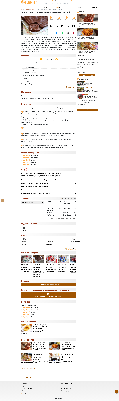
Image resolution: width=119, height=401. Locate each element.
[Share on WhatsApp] (62, 33)
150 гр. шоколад (28, 70)
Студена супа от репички (88, 84)
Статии (61, 7)
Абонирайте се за (87, 110)
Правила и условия (66, 388)
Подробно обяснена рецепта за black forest (90, 97)
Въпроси (77, 7)
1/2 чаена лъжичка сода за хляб (33, 75)
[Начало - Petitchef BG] (22, 9)
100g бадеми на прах (30, 73)
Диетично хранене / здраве (33, 370)
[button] (23, 26)
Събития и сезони (31, 374)
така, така (33, 162)
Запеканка (28, 377)
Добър (32, 160)
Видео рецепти (26, 386)
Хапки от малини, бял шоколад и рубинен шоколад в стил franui (74, 268)
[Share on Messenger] (56, 33)
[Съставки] (2, 200)
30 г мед (26, 81)
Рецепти (43, 7)
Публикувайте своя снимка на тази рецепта (48, 296)
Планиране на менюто (86, 75)
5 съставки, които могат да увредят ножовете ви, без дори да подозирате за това (40, 346)
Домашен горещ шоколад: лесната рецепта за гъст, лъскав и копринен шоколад (38, 270)
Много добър (34, 158)
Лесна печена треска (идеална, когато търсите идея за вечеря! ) (91, 91)
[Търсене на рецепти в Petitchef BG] (88, 3)
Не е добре (34, 165)
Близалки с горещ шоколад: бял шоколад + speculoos (62, 267)
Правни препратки (66, 391)
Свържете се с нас (66, 383)
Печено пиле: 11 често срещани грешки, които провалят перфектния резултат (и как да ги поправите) (34, 358)
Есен (38, 374)
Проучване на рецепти (28, 368)
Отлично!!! (34, 155)
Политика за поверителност (69, 386)
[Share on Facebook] (51, 33)
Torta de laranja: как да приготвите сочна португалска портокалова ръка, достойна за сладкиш (34, 329)
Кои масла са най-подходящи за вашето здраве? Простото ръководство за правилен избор (61, 358)
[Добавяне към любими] (51, 26)
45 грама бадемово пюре (31, 84)
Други (94, 7)
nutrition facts (71, 87)
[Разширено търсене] (91, 4)
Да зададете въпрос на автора (49, 284)
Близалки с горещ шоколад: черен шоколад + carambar (26, 267)
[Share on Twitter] (68, 33)
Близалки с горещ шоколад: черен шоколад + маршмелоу (51, 267)
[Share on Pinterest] (73, 33)
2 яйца (25, 78)
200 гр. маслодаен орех (31, 67)
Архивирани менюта (87, 100)
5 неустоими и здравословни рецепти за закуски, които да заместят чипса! (68, 346)
